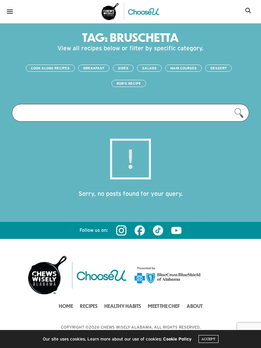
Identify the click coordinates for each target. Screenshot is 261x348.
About (195, 305)
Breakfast (93, 68)
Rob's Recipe (129, 83)
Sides (123, 68)
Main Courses (183, 68)
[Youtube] (176, 230)
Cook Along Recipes (50, 68)
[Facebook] (140, 230)
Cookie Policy (177, 339)
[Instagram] (121, 230)
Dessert (218, 68)
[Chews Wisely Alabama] (110, 11)
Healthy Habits (122, 305)
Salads (149, 68)
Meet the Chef (164, 305)
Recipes (89, 305)
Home (66, 305)
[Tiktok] (158, 230)
